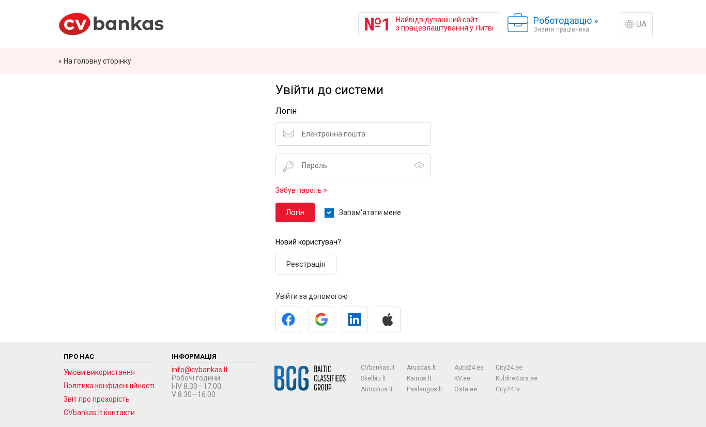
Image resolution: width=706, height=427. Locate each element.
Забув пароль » (301, 190)
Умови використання (99, 372)
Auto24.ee (469, 367)
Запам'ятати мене (370, 212)
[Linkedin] (354, 319)
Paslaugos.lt (424, 389)
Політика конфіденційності (109, 386)
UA (641, 24)
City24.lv (508, 389)
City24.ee (509, 367)
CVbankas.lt (378, 367)
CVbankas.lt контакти (99, 412)
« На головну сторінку (94, 61)
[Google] (321, 319)
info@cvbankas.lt (200, 369)
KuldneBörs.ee (517, 378)
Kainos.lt (419, 378)
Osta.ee (465, 389)
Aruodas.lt (421, 367)
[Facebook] (288, 319)
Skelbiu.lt (373, 378)
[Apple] (388, 319)
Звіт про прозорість (97, 399)
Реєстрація (306, 264)
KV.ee (462, 378)
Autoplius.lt (377, 389)
